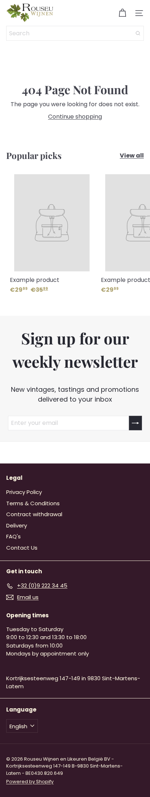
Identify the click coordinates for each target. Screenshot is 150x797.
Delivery (16, 525)
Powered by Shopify (30, 781)
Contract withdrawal (34, 514)
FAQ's (13, 536)
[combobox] (75, 33)
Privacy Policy (24, 492)
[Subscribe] (135, 423)
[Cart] (122, 13)
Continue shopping (75, 116)
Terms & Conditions (33, 503)
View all (132, 155)
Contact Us (22, 547)
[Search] (138, 33)
